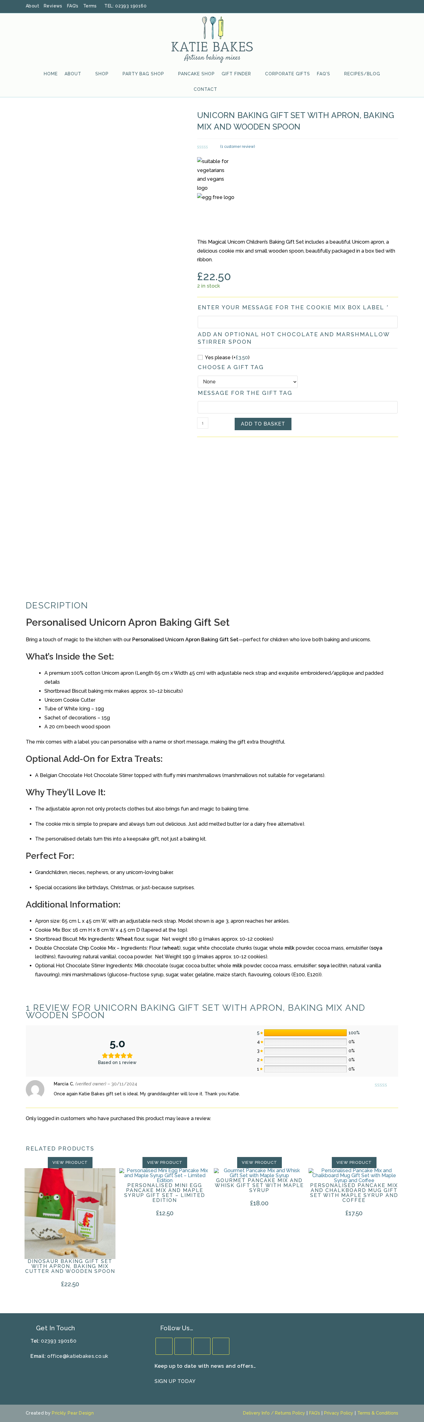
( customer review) (237, 146)
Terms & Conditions (377, 1413)
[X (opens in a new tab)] (364, 6)
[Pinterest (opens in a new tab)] (380, 6)
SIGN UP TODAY (175, 1381)
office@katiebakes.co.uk (77, 1356)
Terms (90, 5)
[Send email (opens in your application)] (395, 6)
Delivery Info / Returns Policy (274, 1413)
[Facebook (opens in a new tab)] (372, 6)
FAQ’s (73, 5)
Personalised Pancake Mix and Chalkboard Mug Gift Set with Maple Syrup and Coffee (354, 1193)
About (32, 5)
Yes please (227, 357)
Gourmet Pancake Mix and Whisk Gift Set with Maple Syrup (259, 1185)
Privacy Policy (338, 1413)
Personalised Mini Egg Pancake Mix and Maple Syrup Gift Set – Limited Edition (164, 1193)
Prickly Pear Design (73, 1413)
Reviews (53, 5)
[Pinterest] (220, 1346)
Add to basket (263, 424)
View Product (70, 1162)
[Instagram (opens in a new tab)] (388, 6)
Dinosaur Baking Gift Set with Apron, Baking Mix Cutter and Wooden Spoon (70, 1266)
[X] (164, 1346)
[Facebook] (183, 1346)
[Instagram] (201, 1346)
